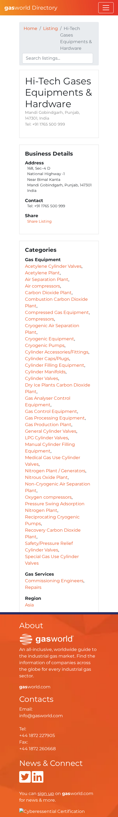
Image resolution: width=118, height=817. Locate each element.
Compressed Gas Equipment (57, 312)
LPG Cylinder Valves (46, 437)
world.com (34, 686)
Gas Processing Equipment (55, 418)
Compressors (39, 319)
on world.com (65, 793)
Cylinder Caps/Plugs (47, 358)
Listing (50, 28)
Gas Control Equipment (51, 411)
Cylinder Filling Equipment (54, 365)
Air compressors (42, 286)
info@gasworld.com (41, 715)
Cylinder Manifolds (45, 371)
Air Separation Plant (46, 279)
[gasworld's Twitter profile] (25, 780)
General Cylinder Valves (50, 431)
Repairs (33, 587)
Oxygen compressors (48, 497)
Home (30, 28)
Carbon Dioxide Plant (48, 292)
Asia (29, 605)
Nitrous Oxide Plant (46, 477)
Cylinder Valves (41, 378)
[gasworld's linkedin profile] (37, 780)
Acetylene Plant (42, 272)
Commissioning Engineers (54, 580)
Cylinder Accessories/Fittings (56, 352)
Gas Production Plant (48, 424)
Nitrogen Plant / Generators (55, 470)
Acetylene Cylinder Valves (53, 266)
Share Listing (39, 221)
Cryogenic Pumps (44, 345)
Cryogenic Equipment (49, 338)
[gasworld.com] (46, 639)
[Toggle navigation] (106, 7)
